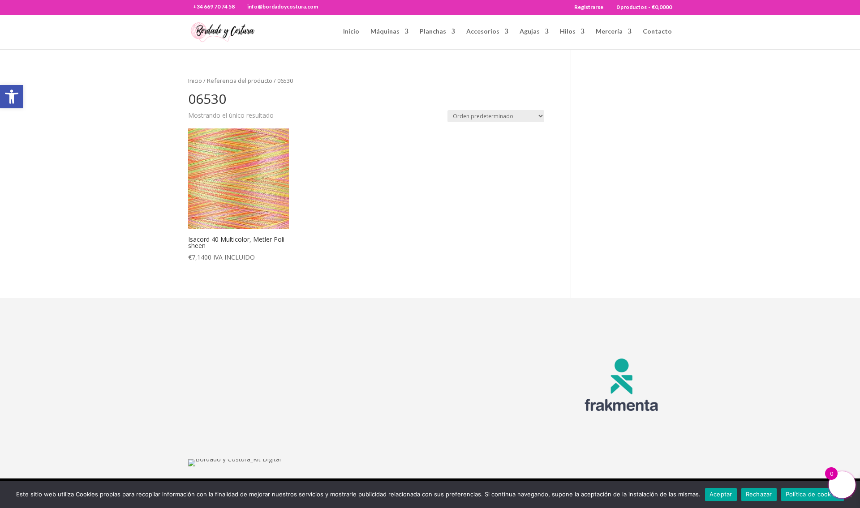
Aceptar (721, 494)
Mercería (609, 31)
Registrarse (588, 7)
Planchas (433, 31)
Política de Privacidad (507, 415)
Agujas (530, 31)
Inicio (351, 31)
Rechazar (759, 494)
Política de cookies (813, 494)
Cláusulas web (496, 357)
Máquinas (385, 31)
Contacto (657, 31)
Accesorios (482, 31)
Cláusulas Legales (502, 368)
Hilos (568, 31)
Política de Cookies (503, 403)
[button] (11, 96)
